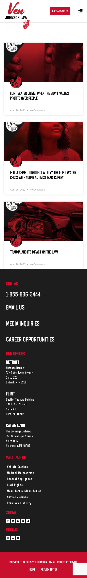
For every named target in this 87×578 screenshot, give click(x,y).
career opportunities (30, 339)
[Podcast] (8, 538)
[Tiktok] (28, 521)
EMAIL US (15, 307)
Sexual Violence (17, 497)
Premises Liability (19, 503)
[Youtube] (23, 521)
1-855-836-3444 (23, 294)
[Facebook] (18, 521)
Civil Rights (15, 485)
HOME (32, 569)
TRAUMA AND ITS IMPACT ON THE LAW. (34, 252)
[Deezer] (13, 538)
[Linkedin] (13, 521)
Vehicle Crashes (17, 467)
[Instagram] (8, 521)
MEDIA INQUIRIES (23, 323)
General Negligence (19, 479)
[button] (80, 11)
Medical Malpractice (20, 473)
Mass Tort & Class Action (24, 491)
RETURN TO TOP (49, 569)
